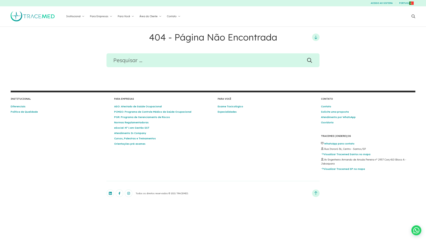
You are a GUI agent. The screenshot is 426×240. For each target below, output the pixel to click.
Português (405, 3)
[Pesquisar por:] (213, 61)
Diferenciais (18, 106)
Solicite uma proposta (335, 111)
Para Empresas (99, 16)
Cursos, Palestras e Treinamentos (135, 138)
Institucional (73, 16)
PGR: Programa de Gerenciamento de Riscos (142, 117)
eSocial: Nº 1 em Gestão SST (131, 127)
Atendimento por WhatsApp (338, 117)
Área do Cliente (148, 16)
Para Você (124, 16)
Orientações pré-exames (129, 143)
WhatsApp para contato (339, 143)
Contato (172, 16)
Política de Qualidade (24, 111)
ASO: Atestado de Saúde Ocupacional (138, 106)
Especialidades (227, 111)
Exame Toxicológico (230, 106)
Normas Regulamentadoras (131, 122)
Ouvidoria (327, 122)
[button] (416, 230)
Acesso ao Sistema (382, 3)
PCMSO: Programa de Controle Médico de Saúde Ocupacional (152, 111)
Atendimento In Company (130, 133)
